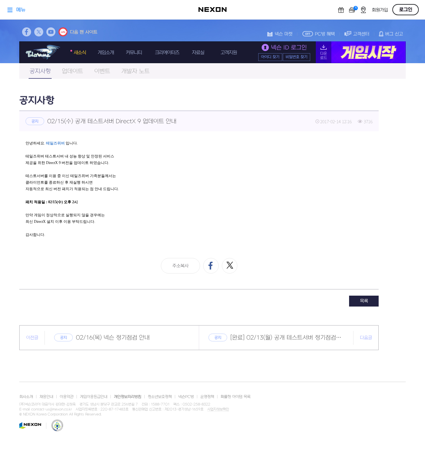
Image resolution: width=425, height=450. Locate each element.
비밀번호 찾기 (296, 57)
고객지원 (229, 52)
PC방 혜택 (325, 34)
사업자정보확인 (218, 409)
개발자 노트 (135, 71)
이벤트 (102, 71)
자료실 (198, 52)
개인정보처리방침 (127, 397)
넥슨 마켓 (283, 34)
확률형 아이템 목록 (235, 397)
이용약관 (66, 397)
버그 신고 (394, 34)
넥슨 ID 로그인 (289, 48)
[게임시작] (361, 52)
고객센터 (361, 34)
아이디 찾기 (270, 57)
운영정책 (207, 397)
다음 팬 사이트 (83, 32)
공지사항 (40, 71)
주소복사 (180, 266)
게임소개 (106, 52)
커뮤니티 (134, 52)
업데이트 (72, 71)
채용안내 (46, 397)
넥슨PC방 (186, 397)
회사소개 (26, 397)
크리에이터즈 (167, 52)
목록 (364, 301)
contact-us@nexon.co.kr (51, 409)
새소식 (80, 52)
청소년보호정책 (160, 397)
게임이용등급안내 (93, 397)
